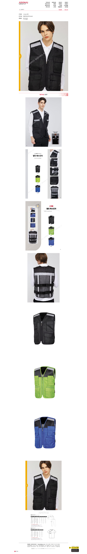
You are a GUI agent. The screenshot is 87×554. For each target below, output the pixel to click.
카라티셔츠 (36, 551)
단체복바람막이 (49, 550)
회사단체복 (26, 551)
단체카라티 (39, 551)
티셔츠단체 (29, 551)
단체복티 (31, 550)
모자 (39, 550)
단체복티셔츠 (28, 550)
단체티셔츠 (25, 550)
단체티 (23, 550)
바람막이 (43, 550)
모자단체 (34, 551)
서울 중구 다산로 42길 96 (31, 546)
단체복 (21, 550)
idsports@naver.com (41, 544)
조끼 (32, 550)
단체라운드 (52, 551)
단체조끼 (35, 550)
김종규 (49, 544)
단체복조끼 (37, 550)
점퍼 (51, 550)
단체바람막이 (46, 550)
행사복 (54, 551)
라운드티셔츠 (48, 551)
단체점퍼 (54, 550)
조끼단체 (31, 551)
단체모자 (41, 550)
